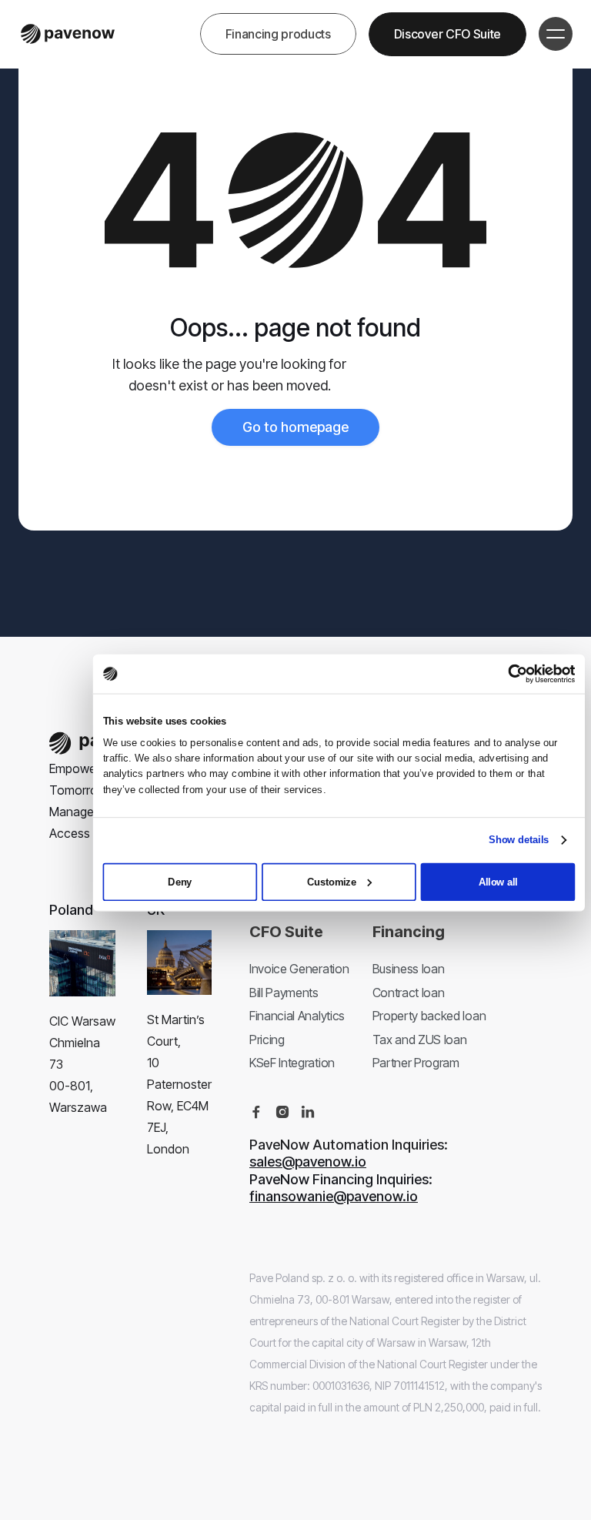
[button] (556, 34)
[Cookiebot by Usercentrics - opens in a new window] (518, 674)
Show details (519, 839)
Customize (331, 881)
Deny (180, 881)
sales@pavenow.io (307, 1161)
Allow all (498, 881)
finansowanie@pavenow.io (333, 1196)
